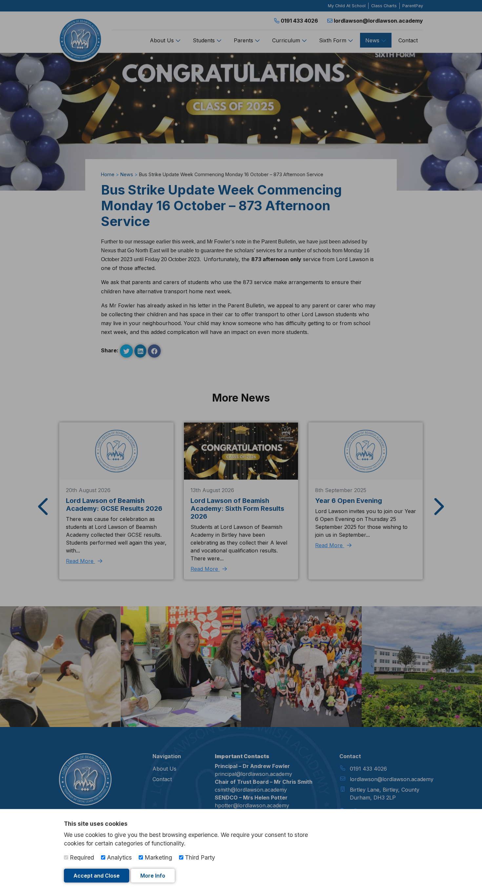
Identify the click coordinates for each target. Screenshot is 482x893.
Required (81, 857)
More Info (152, 875)
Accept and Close (96, 875)
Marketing (157, 857)
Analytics (118, 857)
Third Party (199, 857)
